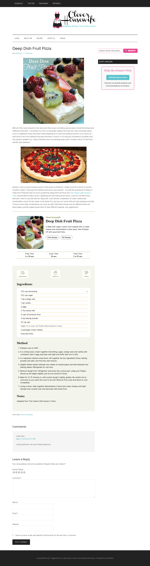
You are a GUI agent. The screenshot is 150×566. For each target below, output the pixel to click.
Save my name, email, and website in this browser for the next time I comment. (45, 535)
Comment (16, 478)
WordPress (110, 558)
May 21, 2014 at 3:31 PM (25, 439)
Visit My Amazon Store (117, 77)
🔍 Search (130, 51)
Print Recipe (52, 237)
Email (15, 513)
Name (15, 502)
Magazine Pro (56, 558)
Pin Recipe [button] (66, 237)
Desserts (24, 414)
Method (55, 276)
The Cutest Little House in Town (42, 401)
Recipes (30, 414)
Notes (86, 276)
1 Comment (28, 53)
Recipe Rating (17, 469)
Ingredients (22, 276)
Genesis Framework (88, 558)
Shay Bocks (67, 558)
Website (15, 524)
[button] (87, 291)
